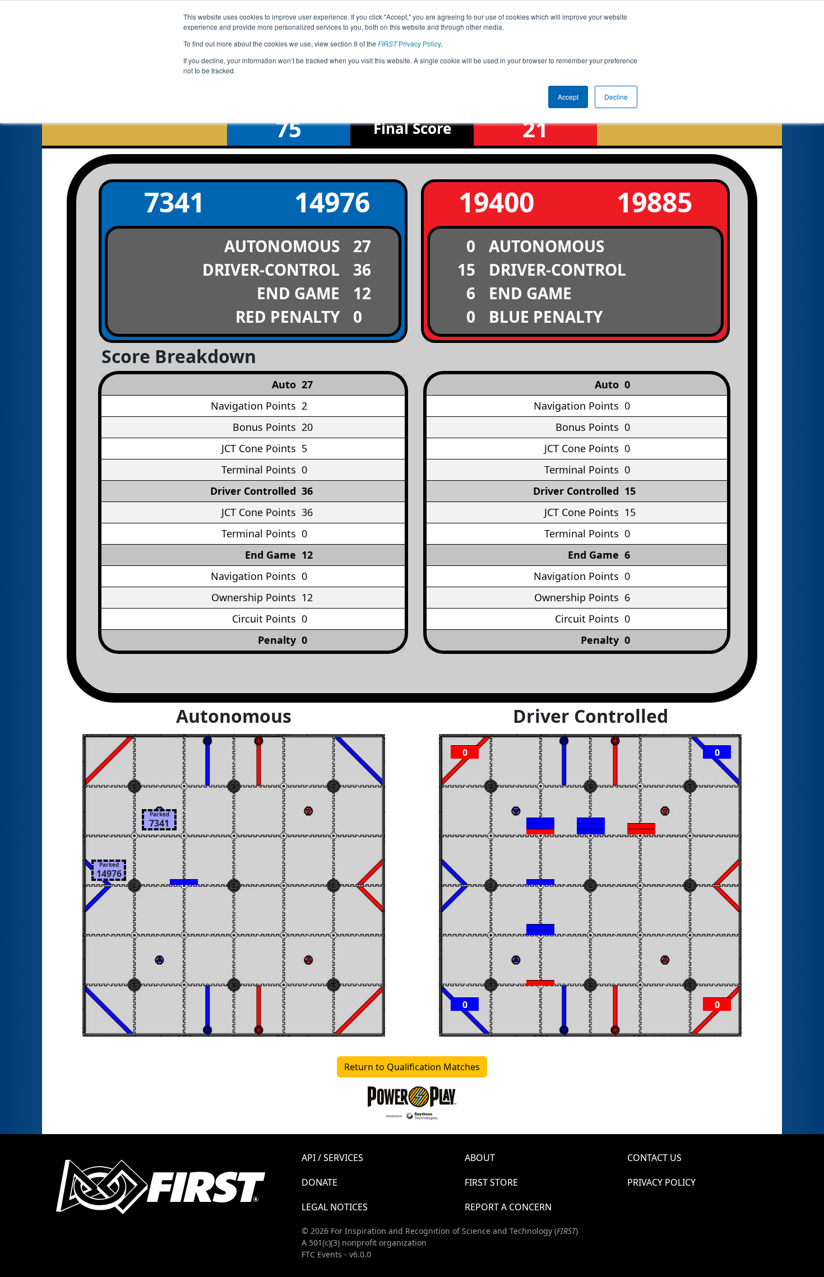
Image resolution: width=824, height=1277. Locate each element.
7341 (174, 202)
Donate (319, 1182)
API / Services (332, 1157)
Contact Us (654, 1157)
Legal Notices (335, 1207)
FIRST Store (491, 1182)
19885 (654, 202)
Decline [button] (616, 96)
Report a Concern (508, 1207)
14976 (332, 202)
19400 (496, 202)
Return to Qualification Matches (412, 1067)
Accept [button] (568, 96)
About (480, 1157)
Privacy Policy (409, 43)
